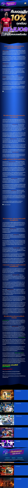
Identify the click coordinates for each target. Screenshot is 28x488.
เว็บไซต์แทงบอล (19, 416)
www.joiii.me (21, 459)
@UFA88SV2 (6, 367)
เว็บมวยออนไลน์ (19, 428)
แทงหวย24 (18, 466)
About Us (13, 457)
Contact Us (7, 457)
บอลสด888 (18, 441)
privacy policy (20, 457)
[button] (25, 3)
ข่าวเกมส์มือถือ (18, 479)
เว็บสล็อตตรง (18, 391)
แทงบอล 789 (18, 403)
